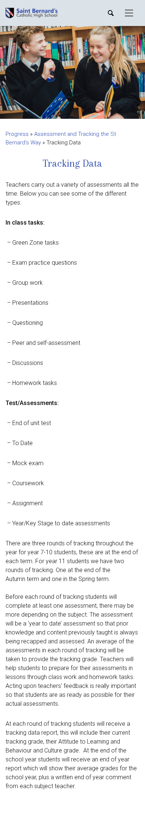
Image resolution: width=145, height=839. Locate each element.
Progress (17, 134)
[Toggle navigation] (129, 13)
